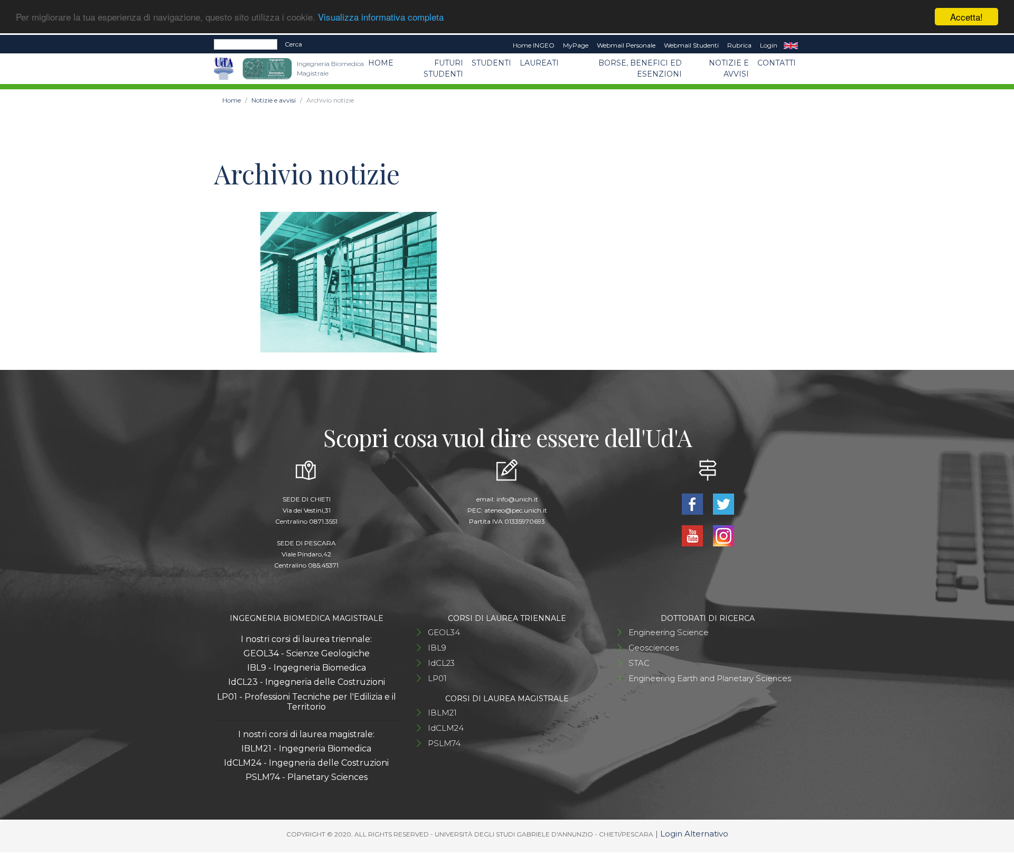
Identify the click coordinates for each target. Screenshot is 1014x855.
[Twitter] (723, 503)
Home (380, 63)
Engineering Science (668, 632)
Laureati (539, 63)
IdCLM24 (446, 728)
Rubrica (739, 45)
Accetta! (966, 16)
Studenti (491, 63)
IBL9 (437, 648)
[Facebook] (693, 503)
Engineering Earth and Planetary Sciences (709, 678)
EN (791, 45)
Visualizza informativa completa (381, 17)
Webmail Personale (626, 45)
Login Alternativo (694, 834)
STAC (639, 663)
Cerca (293, 44)
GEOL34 (444, 632)
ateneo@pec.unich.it (515, 510)
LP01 (437, 678)
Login (768, 45)
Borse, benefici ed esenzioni (640, 68)
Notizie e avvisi (729, 68)
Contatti (776, 63)
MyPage (575, 45)
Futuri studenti (443, 68)
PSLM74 (444, 743)
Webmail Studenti (691, 45)
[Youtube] (693, 535)
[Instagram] (723, 535)
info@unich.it (517, 499)
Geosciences (653, 648)
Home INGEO (534, 45)
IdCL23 (441, 663)
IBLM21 (442, 713)
